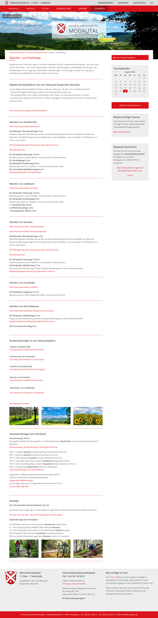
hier (117, 588)
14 (135, 84)
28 (135, 91)
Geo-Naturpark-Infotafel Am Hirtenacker (27, 359)
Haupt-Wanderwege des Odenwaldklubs (26, 469)
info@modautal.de (130, 614)
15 (139, 84)
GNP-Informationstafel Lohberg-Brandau (26, 226)
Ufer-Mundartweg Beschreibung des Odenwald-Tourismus (34, 145)
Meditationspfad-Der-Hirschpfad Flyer (25, 172)
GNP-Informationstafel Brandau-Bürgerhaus (28, 231)
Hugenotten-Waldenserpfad (21, 480)
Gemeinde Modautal (16, 52)
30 (144, 91)
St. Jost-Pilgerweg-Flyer (19, 486)
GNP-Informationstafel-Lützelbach (23, 188)
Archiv (130, 175)
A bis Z (112, 577)
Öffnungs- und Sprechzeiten (74, 584)
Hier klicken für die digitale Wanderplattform (28, 110)
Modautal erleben (41, 52)
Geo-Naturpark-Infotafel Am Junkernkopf (27, 369)
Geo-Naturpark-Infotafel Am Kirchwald (26, 380)
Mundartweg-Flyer (17, 150)
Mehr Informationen (122, 132)
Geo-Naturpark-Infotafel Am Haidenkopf (27, 392)
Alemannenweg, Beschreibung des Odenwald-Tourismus (33, 447)
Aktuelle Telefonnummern (130, 105)
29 (139, 91)
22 (139, 88)
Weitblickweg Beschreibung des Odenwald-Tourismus (32, 271)
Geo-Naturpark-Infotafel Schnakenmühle (27, 349)
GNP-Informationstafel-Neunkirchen (24, 126)
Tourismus (29, 52)
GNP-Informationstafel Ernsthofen (23, 287)
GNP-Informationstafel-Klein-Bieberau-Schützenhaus (31, 310)
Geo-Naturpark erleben (19, 403)
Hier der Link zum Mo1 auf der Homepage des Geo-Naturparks (36, 515)
